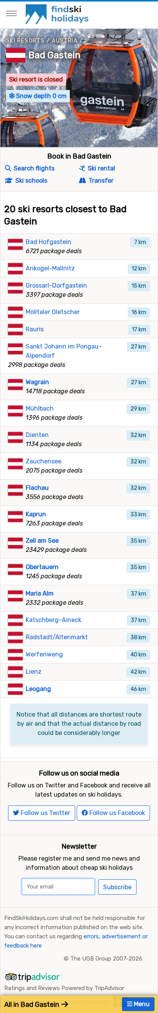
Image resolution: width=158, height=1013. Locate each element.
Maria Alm (40, 593)
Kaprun (36, 514)
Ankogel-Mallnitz (50, 268)
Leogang (38, 688)
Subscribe (117, 887)
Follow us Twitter (44, 813)
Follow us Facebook (116, 813)
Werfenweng (44, 654)
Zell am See (42, 540)
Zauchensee (43, 461)
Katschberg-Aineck (53, 620)
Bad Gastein (54, 55)
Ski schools (30, 180)
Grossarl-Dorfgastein (56, 285)
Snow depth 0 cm (41, 96)
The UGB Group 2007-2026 (106, 958)
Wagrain (37, 382)
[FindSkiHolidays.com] (58, 13)
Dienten (37, 435)
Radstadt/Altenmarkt (57, 637)
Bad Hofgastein (48, 241)
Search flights (33, 168)
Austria (64, 41)
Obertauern (42, 567)
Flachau (37, 487)
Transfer (100, 180)
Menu (141, 1004)
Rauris (35, 329)
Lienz (33, 671)
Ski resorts (25, 41)
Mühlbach (40, 408)
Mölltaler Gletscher (53, 312)
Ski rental (100, 168)
